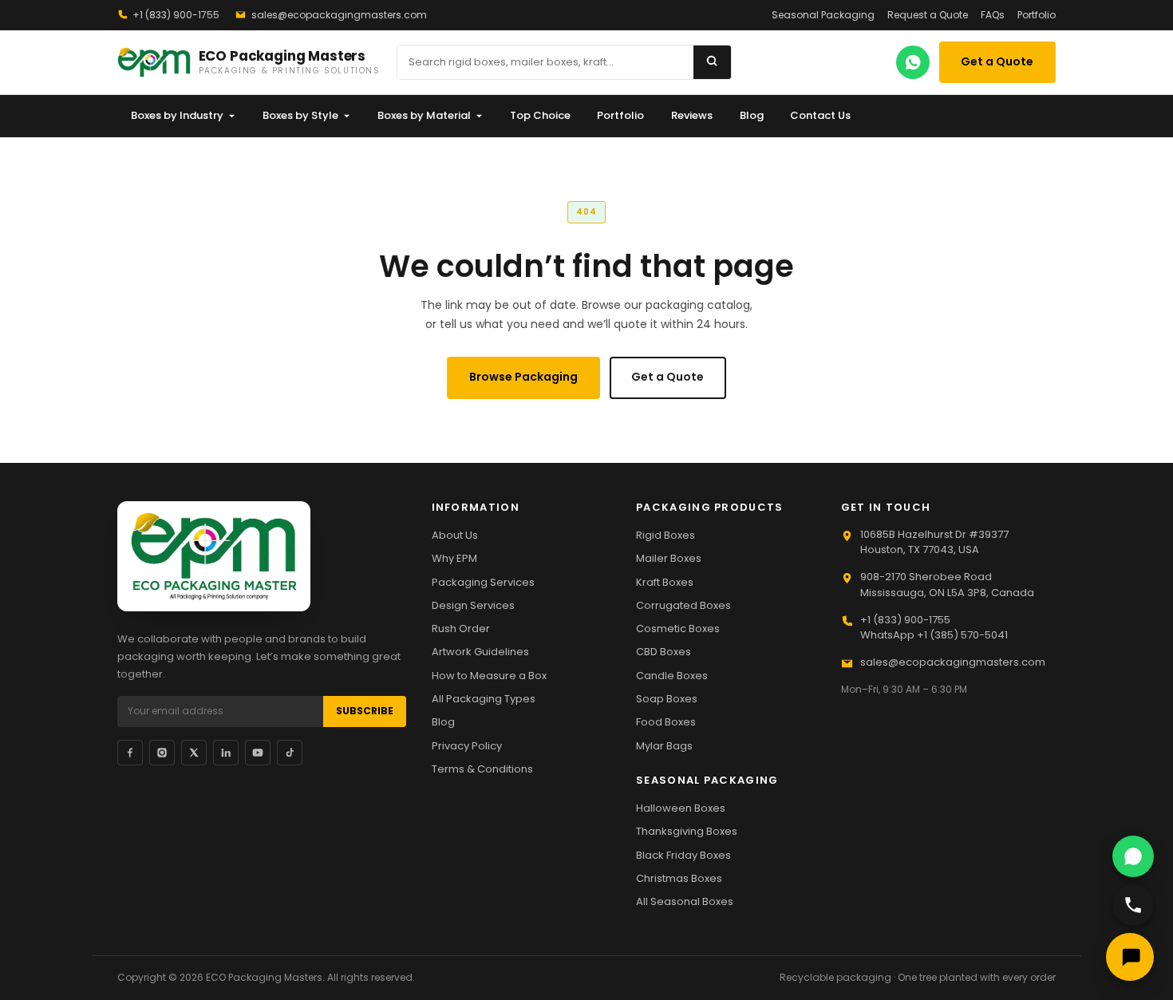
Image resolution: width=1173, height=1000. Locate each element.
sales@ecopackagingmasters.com (338, 15)
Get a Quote (997, 61)
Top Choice (540, 115)
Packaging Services (483, 582)
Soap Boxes (666, 698)
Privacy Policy (467, 745)
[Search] (712, 62)
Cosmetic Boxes (678, 628)
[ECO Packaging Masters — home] (213, 556)
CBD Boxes (663, 651)
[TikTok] (289, 752)
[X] (194, 752)
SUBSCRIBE (364, 710)
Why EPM (454, 558)
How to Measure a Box (489, 675)
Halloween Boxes (680, 808)
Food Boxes (666, 721)
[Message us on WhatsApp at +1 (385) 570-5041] (1133, 856)
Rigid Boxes (665, 535)
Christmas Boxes (679, 878)
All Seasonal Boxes (684, 901)
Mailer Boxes (668, 558)
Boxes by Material (424, 115)
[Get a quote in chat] (1130, 957)
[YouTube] (258, 752)
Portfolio (1036, 15)
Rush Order (461, 628)
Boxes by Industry (177, 115)
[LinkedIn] (226, 752)
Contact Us (820, 115)
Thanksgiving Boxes (686, 831)
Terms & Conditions (482, 769)
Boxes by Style (300, 115)
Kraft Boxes (664, 582)
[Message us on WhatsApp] (913, 62)
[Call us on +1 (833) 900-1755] (1133, 905)
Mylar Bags (664, 745)
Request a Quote (927, 15)
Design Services (473, 605)
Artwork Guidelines (480, 651)
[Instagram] (162, 752)
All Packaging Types (483, 698)
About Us (455, 535)
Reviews (692, 115)
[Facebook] (130, 752)
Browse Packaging (523, 377)
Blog (752, 115)
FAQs (993, 15)
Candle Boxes (672, 675)
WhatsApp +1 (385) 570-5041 (934, 634)
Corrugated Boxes (683, 605)
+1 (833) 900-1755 (175, 15)
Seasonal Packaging (823, 15)
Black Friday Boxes (683, 855)
